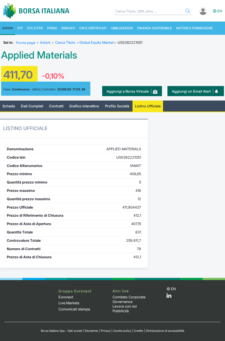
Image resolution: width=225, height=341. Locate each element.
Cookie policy (122, 330)
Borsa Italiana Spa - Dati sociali (61, 330)
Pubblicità (120, 311)
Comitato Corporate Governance (128, 299)
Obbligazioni (122, 28)
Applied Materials (39, 55)
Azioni (7, 28)
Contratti (56, 106)
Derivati (68, 28)
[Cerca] (187, 11)
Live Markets (68, 303)
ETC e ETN (35, 28)
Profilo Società (117, 106)
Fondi (52, 28)
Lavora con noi (124, 306)
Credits (138, 330)
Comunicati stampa (74, 309)
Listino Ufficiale (148, 106)
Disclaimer (91, 330)
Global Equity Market (96, 42)
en (219, 11)
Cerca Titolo (65, 42)
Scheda (8, 106)
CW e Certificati (93, 28)
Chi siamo (25, 41)
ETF (20, 28)
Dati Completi (32, 106)
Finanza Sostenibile (154, 28)
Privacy (106, 330)
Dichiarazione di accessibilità (165, 330)
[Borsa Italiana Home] (36, 10)
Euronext (65, 297)
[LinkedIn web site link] (169, 296)
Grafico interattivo (84, 106)
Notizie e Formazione (194, 28)
